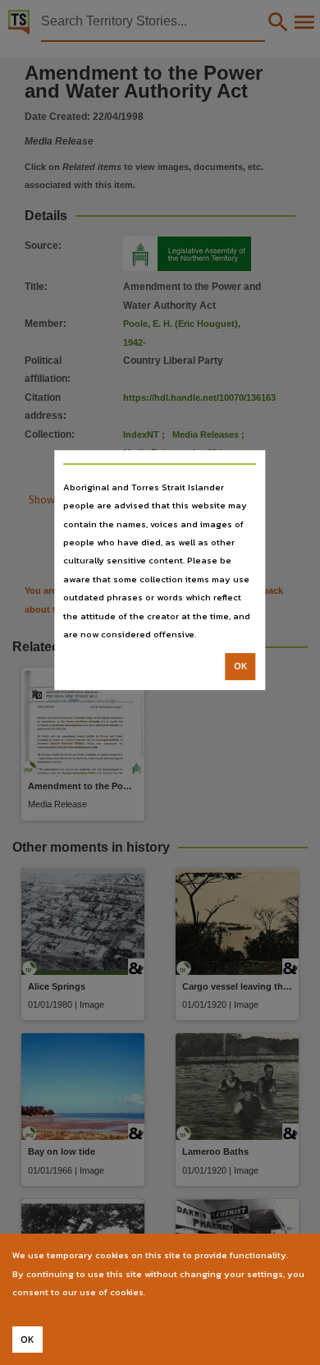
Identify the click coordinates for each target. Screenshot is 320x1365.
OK (241, 667)
